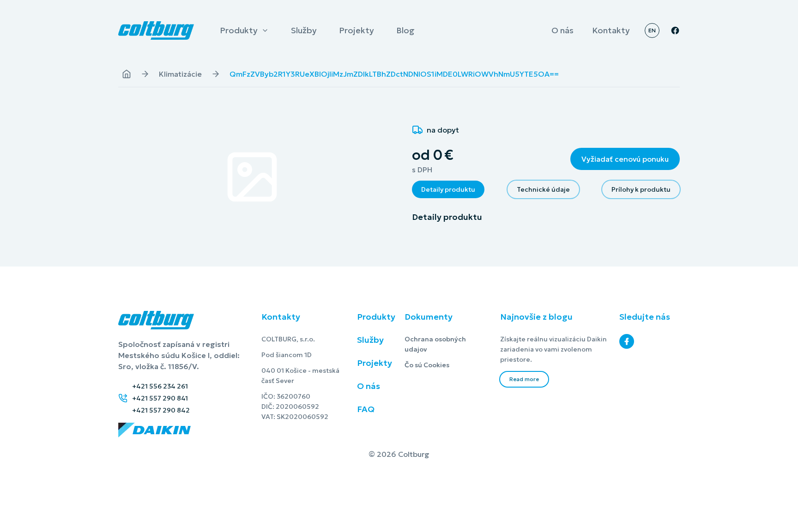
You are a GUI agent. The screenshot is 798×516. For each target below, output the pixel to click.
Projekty (356, 31)
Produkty (238, 31)
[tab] (448, 189)
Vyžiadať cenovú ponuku (625, 159)
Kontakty (611, 31)
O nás (562, 31)
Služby (303, 31)
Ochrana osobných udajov (447, 344)
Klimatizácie (180, 74)
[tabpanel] (546, 217)
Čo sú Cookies (447, 364)
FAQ (366, 409)
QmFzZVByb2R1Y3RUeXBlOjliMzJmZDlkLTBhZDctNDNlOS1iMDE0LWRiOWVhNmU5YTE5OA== (394, 74)
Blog (405, 31)
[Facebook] (626, 341)
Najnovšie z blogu (536, 316)
